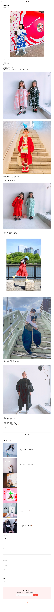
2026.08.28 (21, 450)
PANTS (4, 548)
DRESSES (4, 545)
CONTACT (4, 581)
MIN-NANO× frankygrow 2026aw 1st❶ (26, 464)
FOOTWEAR (5, 553)
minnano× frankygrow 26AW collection (26, 479)
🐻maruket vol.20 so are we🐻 (25, 510)
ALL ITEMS (4, 538)
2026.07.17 (21, 526)
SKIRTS (4, 550)
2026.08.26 (21, 465)
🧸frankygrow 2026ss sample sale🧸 (26, 525)
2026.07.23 (21, 511)
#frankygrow (6, 5)
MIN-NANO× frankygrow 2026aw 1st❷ (26, 449)
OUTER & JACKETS (6, 540)
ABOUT (4, 575)
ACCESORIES (5, 560)
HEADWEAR (5, 558)
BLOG (4, 578)
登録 (35, 595)
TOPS (4, 543)
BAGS (4, 555)
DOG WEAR (5, 565)
